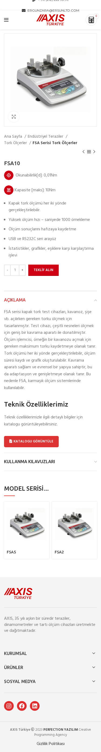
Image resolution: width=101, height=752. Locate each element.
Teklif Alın (43, 270)
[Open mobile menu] (6, 20)
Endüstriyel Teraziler (46, 136)
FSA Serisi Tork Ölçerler (55, 143)
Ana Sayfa (13, 136)
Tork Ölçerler (16, 143)
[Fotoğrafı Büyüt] (13, 116)
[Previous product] (83, 152)
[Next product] (94, 152)
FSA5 (11, 552)
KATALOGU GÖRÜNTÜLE (33, 441)
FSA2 (59, 552)
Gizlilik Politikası (51, 743)
